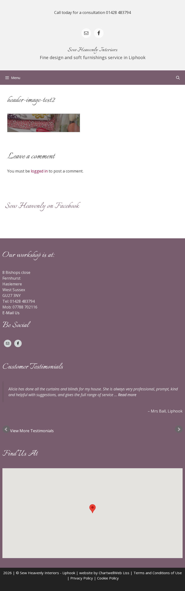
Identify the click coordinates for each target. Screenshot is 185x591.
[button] (92, 508)
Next (179, 429)
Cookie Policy (108, 578)
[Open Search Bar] (178, 77)
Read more (127, 394)
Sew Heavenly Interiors (92, 50)
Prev (6, 429)
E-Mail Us (11, 312)
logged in (39, 171)
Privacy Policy (81, 578)
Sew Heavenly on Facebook (42, 206)
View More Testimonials (32, 430)
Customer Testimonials (32, 367)
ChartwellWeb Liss (114, 572)
